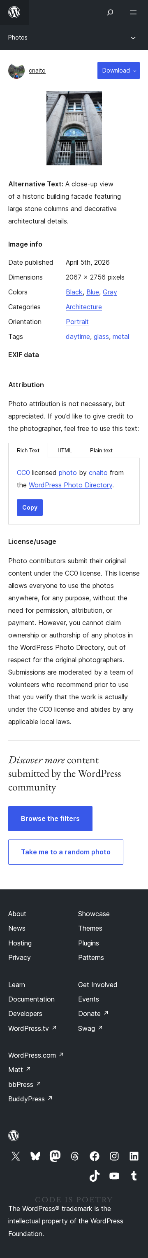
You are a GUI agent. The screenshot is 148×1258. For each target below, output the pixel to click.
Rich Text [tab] (28, 450)
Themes (90, 928)
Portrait (77, 321)
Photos (18, 37)
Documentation (31, 999)
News (16, 928)
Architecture (84, 307)
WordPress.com (36, 1055)
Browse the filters (50, 818)
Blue (92, 292)
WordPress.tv (32, 1028)
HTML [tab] (65, 450)
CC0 (23, 472)
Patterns (91, 957)
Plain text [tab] (101, 450)
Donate (93, 1013)
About (17, 914)
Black (74, 292)
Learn (16, 985)
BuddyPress (30, 1099)
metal (121, 336)
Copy (29, 507)
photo (68, 472)
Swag (90, 1028)
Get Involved (98, 985)
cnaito (37, 70)
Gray (110, 292)
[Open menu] (135, 12)
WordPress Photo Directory (70, 485)
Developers (25, 1013)
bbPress (25, 1084)
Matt (19, 1069)
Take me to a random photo (66, 852)
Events (88, 999)
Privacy (19, 957)
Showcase (94, 914)
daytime (78, 336)
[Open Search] (110, 12)
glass (101, 336)
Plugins (88, 943)
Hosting (20, 943)
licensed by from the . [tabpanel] (70, 478)
